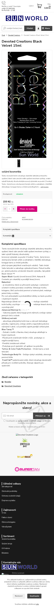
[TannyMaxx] (24, 456)
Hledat (30, 28)
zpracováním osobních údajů (30, 421)
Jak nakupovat (7, 486)
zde (37, 604)
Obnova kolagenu (8, 522)
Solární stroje (7, 544)
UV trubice (6, 548)
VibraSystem (7, 527)
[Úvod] (27, 18)
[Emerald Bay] (24, 442)
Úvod (3, 35)
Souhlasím (34, 596)
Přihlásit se (40, 416)
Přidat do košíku (27, 209)
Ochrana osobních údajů (11, 496)
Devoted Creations (14, 35)
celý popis (44, 187)
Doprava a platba (8, 500)
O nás (4, 513)
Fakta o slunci (7, 517)
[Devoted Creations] (27, 434)
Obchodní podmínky (9, 491)
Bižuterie (5, 553)
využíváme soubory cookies (28, 584)
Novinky (8, 382)
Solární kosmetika (8, 539)
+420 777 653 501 (8, 8)
